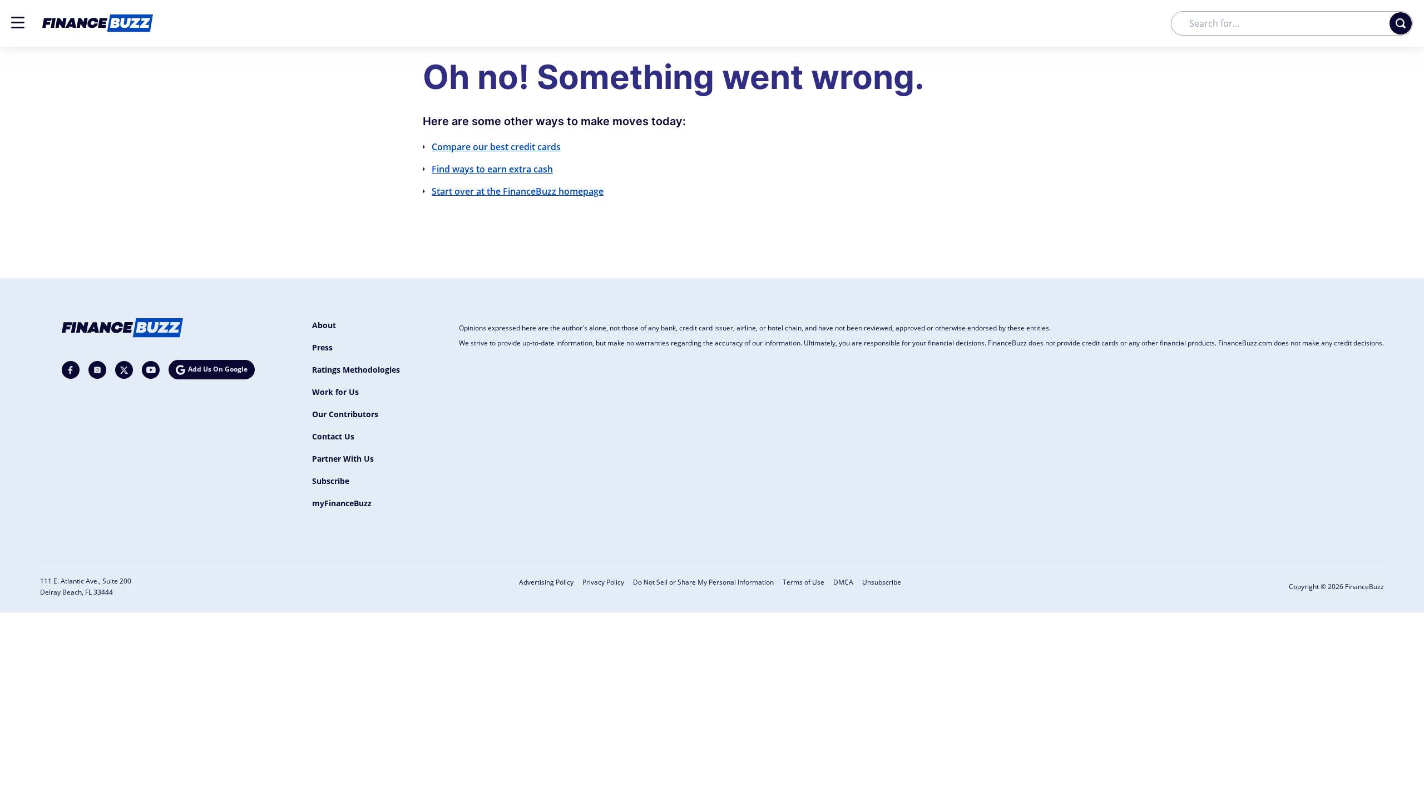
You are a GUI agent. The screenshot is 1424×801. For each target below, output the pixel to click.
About (324, 325)
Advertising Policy (546, 582)
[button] (17, 22)
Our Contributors (345, 414)
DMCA (843, 582)
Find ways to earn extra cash (492, 169)
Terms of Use (803, 582)
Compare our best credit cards (496, 147)
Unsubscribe (881, 582)
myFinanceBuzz (342, 503)
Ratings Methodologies (356, 369)
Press (322, 347)
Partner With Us (343, 458)
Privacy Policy (603, 582)
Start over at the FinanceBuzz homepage (518, 191)
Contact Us (333, 436)
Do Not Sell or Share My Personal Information (703, 582)
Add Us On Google (218, 369)
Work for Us (335, 392)
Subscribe (330, 481)
